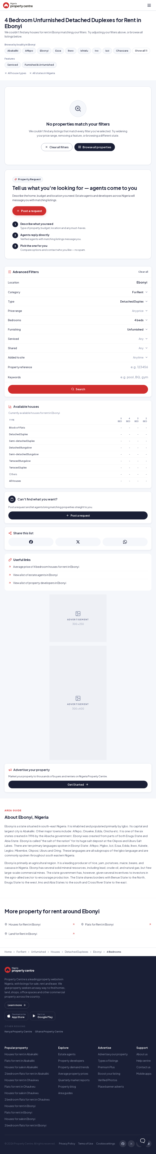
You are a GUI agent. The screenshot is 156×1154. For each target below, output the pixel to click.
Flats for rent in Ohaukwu (20, 1086)
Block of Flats (17, 427)
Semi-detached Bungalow (24, 454)
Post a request (31, 211)
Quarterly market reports (74, 1080)
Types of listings (108, 1060)
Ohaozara (122, 50)
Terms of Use (85, 1143)
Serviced (12, 64)
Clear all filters (58, 147)
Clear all (143, 271)
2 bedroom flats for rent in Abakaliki (27, 1073)
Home (8, 951)
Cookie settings (105, 1143)
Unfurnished (38, 951)
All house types (17, 73)
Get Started (76, 784)
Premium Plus (106, 1067)
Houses (55, 951)
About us (142, 1054)
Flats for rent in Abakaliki (20, 1060)
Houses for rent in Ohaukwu (22, 1080)
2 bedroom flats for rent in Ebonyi (25, 1125)
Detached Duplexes (76, 951)
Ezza (58, 50)
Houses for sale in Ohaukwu (22, 1093)
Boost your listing (109, 1073)
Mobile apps (143, 1073)
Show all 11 (141, 50)
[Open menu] (149, 5)
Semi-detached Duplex (22, 441)
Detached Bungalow (20, 447)
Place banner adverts (111, 1086)
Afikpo (29, 50)
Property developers (71, 1060)
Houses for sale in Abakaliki (21, 1067)
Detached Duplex (18, 434)
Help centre (143, 1060)
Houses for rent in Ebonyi (20, 1106)
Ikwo (71, 50)
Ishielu (84, 50)
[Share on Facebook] (30, 542)
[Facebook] (122, 1143)
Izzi (107, 50)
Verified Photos (107, 1080)
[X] (131, 1143)
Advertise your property (113, 1054)
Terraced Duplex (18, 467)
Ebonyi (44, 50)
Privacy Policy (67, 1143)
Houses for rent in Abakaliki (21, 1054)
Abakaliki (12, 50)
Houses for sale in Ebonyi (20, 1119)
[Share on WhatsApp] (125, 542)
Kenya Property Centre (18, 1031)
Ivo (97, 50)
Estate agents (67, 1054)
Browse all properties (97, 147)
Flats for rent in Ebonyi (18, 1112)
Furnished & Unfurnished (39, 64)
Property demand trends (73, 1067)
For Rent (21, 951)
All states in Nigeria (44, 73)
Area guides (65, 1093)
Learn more (15, 1005)
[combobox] (87, 282)
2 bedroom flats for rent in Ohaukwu (27, 1099)
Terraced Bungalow (20, 461)
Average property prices (73, 1073)
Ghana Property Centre (49, 1031)
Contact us (143, 1067)
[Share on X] (77, 542)
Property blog (67, 1086)
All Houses (15, 480)
